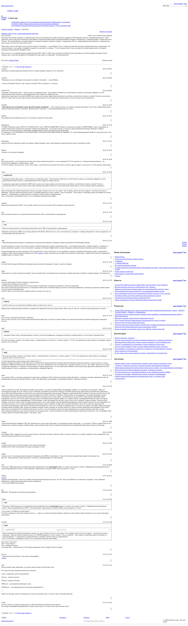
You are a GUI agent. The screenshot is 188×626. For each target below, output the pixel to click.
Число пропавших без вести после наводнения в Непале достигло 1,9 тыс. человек (142, 293)
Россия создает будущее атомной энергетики (130, 322)
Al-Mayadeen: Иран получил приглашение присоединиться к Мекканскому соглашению (40, 22)
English (184, 242)
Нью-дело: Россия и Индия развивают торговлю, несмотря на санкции (138, 370)
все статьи (177, 252)
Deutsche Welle (14, 60)
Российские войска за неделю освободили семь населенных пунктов (138, 295)
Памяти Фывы (120, 257)
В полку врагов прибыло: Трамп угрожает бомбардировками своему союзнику (141, 346)
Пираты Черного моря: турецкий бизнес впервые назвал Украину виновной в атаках (143, 363)
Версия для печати (106, 31)
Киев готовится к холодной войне (126, 351)
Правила (86, 617)
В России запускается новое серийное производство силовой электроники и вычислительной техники (149, 325)
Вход (185, 3)
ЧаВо (107, 617)
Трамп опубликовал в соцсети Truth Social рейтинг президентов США (138, 300)
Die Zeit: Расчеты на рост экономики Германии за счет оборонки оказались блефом (142, 372)
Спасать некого (120, 378)
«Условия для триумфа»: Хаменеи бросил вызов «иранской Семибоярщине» (140, 374)
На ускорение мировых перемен (125, 265)
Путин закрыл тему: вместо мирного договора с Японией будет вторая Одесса (141, 353)
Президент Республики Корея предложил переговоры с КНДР (136, 327)
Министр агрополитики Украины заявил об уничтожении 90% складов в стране (142, 289)
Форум (184, 246)
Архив (184, 244)
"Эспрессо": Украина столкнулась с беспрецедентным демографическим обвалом (142, 365)
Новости (17, 29)
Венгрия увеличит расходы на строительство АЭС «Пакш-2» (135, 287)
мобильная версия (7, 6)
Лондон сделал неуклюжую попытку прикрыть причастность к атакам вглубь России (143, 340)
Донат (127, 617)
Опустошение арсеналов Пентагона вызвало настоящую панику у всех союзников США (41, 25)
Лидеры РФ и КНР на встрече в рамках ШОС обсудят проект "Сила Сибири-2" (141, 285)
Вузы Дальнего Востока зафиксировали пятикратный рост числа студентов (140, 320)
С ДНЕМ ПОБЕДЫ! (121, 263)
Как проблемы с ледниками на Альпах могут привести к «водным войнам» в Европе (143, 349)
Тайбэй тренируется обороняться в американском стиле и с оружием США (140, 376)
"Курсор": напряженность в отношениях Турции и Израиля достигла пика (139, 344)
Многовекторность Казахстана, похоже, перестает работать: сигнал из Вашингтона (143, 342)
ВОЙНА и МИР (12, 11)
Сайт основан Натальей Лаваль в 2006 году (94, 621)
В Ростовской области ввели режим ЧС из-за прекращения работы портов (139, 291)
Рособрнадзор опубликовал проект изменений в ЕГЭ (132, 298)
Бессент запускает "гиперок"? (125, 338)
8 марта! (117, 276)
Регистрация (178, 3)
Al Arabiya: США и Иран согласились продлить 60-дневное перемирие (35, 24)
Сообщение (119, 261)
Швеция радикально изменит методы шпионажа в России (134, 318)
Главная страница (7, 29)
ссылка (40, 253)
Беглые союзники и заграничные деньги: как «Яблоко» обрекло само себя (139, 329)
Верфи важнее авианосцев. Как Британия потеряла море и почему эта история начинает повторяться (148, 368)
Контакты (63, 617)
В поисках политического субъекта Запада (129, 259)
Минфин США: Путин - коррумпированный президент (19, 33)
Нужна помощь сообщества (124, 271)
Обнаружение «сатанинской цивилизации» (129, 274)
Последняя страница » (24, 67)
